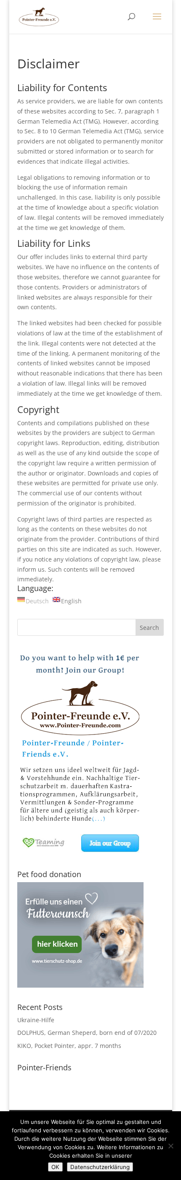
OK (55, 1167)
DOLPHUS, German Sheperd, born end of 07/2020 (87, 1033)
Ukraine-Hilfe (35, 1020)
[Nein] (170, 1146)
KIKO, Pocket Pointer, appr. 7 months (69, 1046)
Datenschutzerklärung (100, 1167)
